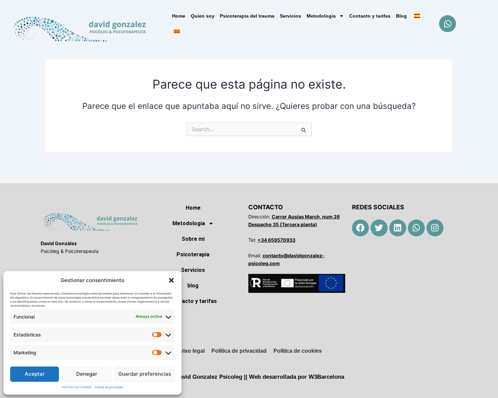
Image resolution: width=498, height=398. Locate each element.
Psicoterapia (193, 254)
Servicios (290, 16)
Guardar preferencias (144, 374)
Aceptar (35, 374)
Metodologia (321, 16)
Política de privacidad (109, 387)
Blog (401, 16)
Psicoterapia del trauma (247, 16)
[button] (171, 280)
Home (178, 16)
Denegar (86, 374)
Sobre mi (193, 239)
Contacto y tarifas (370, 16)
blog (193, 285)
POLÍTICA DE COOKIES (76, 387)
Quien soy (202, 16)
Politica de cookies (297, 351)
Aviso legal (191, 351)
